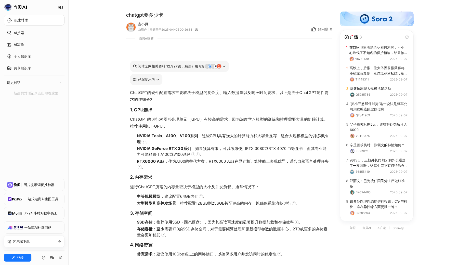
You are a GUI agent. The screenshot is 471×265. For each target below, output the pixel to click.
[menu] (34, 62)
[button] (146, 79)
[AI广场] (353, 37)
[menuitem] (34, 32)
